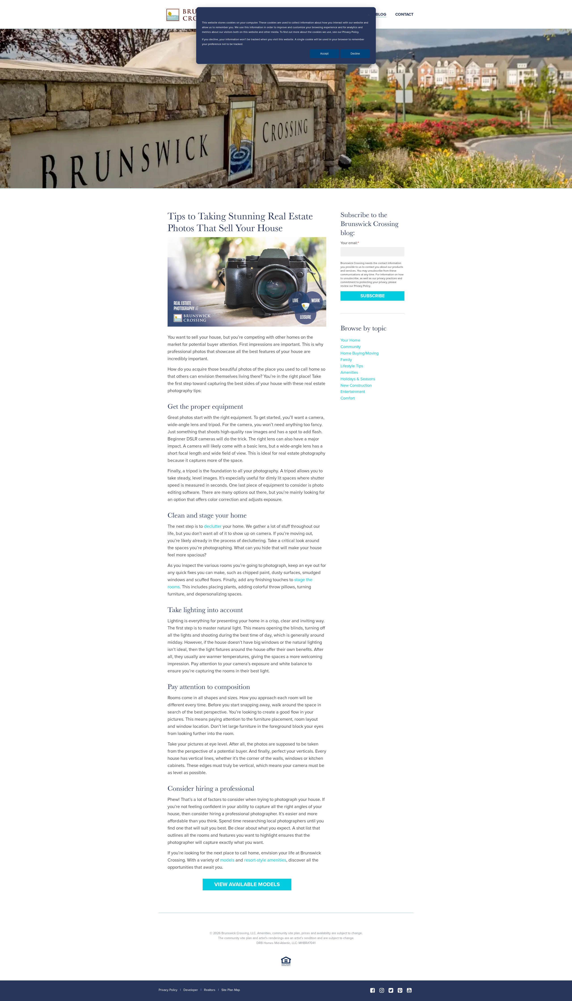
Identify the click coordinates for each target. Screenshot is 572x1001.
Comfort (348, 398)
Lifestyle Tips (352, 365)
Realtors (209, 990)
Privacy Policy (168, 990)
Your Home (350, 340)
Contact (404, 14)
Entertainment (353, 391)
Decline (355, 53)
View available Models (247, 884)
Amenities (349, 372)
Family (346, 359)
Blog (381, 14)
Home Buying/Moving (360, 353)
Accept (324, 53)
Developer (190, 990)
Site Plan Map (230, 990)
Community (351, 346)
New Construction (356, 385)
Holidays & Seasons (358, 378)
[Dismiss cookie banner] (368, 15)
